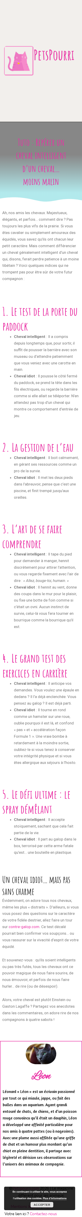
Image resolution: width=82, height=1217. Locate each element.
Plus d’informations (55, 1198)
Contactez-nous (43, 1214)
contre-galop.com (24, 926)
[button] (67, 72)
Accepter (42, 1205)
